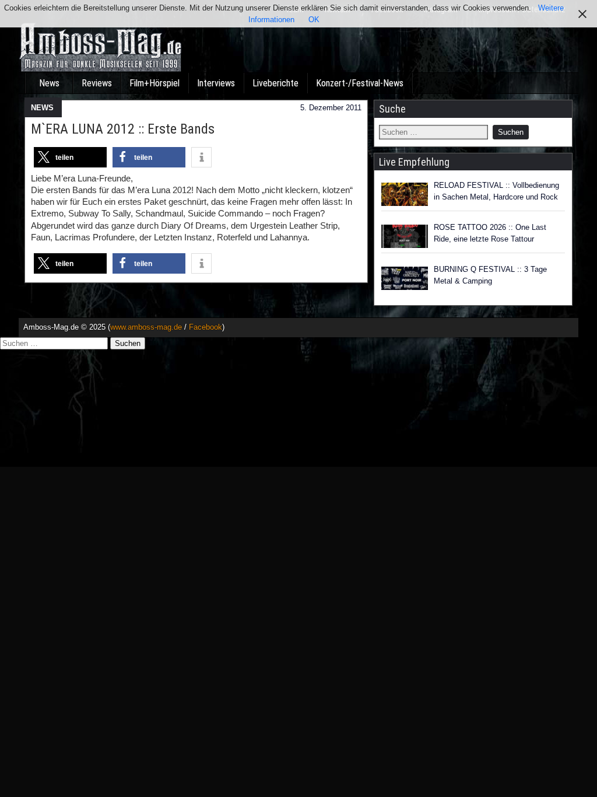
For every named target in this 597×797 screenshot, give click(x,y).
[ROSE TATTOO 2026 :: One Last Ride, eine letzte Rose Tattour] (404, 236)
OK (313, 19)
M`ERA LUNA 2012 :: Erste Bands (123, 129)
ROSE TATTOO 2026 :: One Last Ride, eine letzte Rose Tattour (490, 233)
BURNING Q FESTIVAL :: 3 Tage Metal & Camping (490, 275)
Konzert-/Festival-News (359, 83)
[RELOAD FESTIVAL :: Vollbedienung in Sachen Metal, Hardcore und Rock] (404, 194)
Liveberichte (275, 83)
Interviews (216, 83)
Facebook (205, 327)
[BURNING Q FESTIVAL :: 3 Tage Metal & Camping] (404, 278)
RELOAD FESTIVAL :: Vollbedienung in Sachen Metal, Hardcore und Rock (496, 191)
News (49, 83)
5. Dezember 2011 (330, 107)
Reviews (97, 83)
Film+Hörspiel (154, 83)
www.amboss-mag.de (146, 327)
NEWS (42, 107)
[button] (70, 157)
